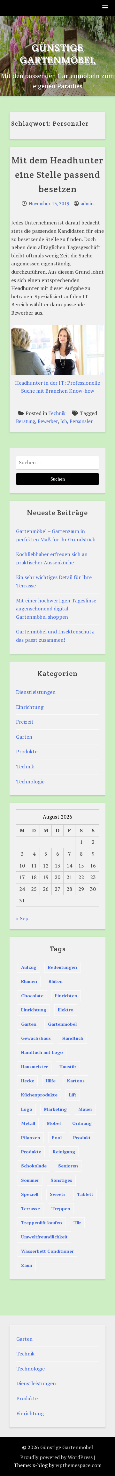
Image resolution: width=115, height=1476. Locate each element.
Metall (28, 1123)
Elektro (65, 1010)
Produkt (82, 1137)
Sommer (30, 1180)
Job (63, 421)
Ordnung (82, 1123)
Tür (77, 1223)
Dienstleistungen (36, 691)
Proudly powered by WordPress (56, 1457)
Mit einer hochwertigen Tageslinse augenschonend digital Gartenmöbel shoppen (56, 608)
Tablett (85, 1194)
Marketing (55, 1109)
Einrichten (66, 996)
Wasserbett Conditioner (47, 1251)
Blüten (56, 981)
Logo (26, 1109)
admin (87, 203)
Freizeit (25, 721)
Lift (72, 1095)
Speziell (29, 1194)
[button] (105, 7)
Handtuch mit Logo (42, 1052)
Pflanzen (30, 1137)
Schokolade (34, 1166)
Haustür (67, 1067)
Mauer (85, 1109)
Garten (24, 736)
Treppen (60, 1208)
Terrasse (30, 1208)
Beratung (25, 421)
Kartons (76, 1081)
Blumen (29, 981)
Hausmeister (34, 1067)
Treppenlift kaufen (41, 1223)
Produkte (26, 751)
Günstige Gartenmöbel (58, 53)
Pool (57, 1137)
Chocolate (32, 996)
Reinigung (64, 1152)
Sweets (57, 1194)
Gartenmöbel (62, 1024)
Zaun (26, 1265)
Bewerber (48, 421)
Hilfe (51, 1081)
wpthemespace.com (79, 1465)
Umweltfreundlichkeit (44, 1237)
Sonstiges (61, 1180)
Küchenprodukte (39, 1095)
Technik (57, 413)
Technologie (30, 781)
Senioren (68, 1166)
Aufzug (28, 967)
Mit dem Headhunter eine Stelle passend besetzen (57, 174)
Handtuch (72, 1038)
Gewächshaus (36, 1038)
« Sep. (22, 918)
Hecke (27, 1081)
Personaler (81, 421)
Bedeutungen (62, 967)
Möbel (54, 1123)
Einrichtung (29, 707)
